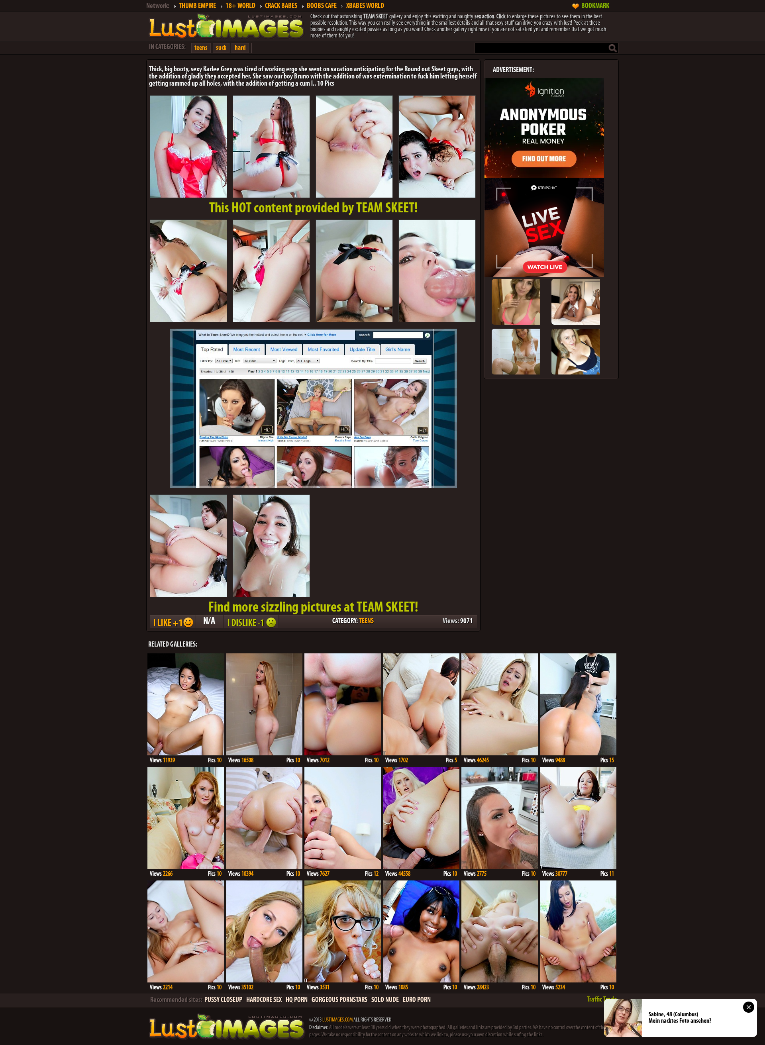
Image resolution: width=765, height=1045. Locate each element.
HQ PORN (297, 1000)
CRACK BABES (281, 6)
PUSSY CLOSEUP (223, 1000)
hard (240, 48)
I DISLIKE (251, 621)
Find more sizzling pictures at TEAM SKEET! (313, 608)
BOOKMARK (595, 6)
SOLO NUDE (385, 1000)
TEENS (366, 621)
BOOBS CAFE (322, 6)
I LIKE (172, 621)
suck (221, 48)
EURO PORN (417, 1000)
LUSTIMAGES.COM (337, 1020)
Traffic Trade (602, 1000)
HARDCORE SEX (264, 1000)
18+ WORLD (240, 6)
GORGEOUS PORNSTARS (339, 1000)
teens (201, 48)
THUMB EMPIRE (197, 6)
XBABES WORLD (365, 6)
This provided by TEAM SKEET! (313, 209)
